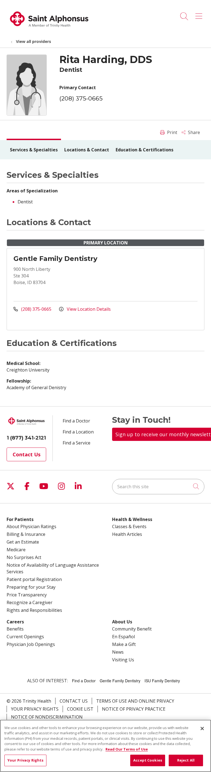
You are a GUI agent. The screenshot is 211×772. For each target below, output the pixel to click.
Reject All (186, 760)
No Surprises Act (24, 557)
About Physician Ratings (31, 526)
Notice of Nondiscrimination (47, 717)
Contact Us (26, 454)
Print (171, 132)
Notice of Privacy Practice (133, 709)
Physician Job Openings (31, 644)
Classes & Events (129, 526)
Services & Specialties (34, 150)
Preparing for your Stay (31, 587)
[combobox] (158, 486)
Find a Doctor (76, 421)
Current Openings (25, 637)
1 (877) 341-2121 (26, 438)
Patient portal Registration (34, 579)
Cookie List (80, 709)
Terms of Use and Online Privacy (135, 701)
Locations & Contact (86, 150)
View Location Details (88, 309)
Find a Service (76, 443)
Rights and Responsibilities (34, 610)
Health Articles (127, 534)
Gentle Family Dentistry (55, 259)
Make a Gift (124, 644)
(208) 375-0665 (80, 98)
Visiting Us (123, 660)
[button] (199, 14)
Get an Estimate (23, 542)
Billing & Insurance (26, 534)
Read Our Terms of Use (127, 749)
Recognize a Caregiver (29, 602)
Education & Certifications (144, 150)
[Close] (202, 728)
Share (193, 132)
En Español (123, 637)
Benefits (15, 629)
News (118, 652)
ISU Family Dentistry (162, 680)
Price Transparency (27, 595)
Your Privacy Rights (35, 709)
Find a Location (78, 432)
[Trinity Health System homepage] (49, 30)
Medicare (16, 550)
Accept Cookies (147, 760)
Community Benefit (132, 629)
